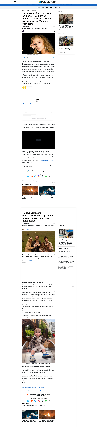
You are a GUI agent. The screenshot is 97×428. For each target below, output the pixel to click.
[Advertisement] (38, 272)
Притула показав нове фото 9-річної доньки (33, 387)
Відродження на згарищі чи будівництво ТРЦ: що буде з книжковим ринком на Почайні (66, 50)
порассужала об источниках (46, 160)
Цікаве (56, 7)
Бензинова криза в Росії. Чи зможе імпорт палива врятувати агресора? (65, 243)
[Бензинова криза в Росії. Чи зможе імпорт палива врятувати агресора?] (66, 234)
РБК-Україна (32, 260)
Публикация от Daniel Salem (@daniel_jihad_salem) (37, 118)
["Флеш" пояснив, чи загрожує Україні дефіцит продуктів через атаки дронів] (66, 19)
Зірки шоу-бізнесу (42, 405)
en (15, 1)
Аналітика (33, 4)
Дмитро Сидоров (62, 239)
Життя (49, 4)
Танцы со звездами (26, 180)
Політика (39, 4)
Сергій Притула (26, 405)
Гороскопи (51, 7)
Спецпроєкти (68, 4)
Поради (46, 7)
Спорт (53, 4)
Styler (62, 4)
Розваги (28, 10)
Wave (58, 4)
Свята (43, 7)
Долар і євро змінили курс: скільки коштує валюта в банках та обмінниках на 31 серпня (66, 253)
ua (12, 1)
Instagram (46, 68)
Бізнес (44, 4)
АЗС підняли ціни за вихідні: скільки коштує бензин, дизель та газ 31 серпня (65, 257)
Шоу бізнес (38, 7)
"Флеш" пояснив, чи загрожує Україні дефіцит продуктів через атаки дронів (66, 27)
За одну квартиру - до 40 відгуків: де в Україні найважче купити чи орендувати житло (66, 267)
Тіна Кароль (34, 180)
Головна (23, 10)
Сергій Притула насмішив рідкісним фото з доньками (35, 390)
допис (48, 260)
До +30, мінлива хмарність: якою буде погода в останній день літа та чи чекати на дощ (66, 262)
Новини (27, 4)
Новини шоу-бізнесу (33, 405)
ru (17, 1)
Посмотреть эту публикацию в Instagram (30, 103)
